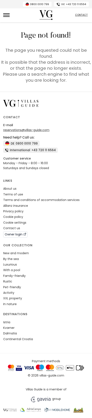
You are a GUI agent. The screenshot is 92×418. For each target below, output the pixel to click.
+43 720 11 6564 (73, 4)
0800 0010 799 (39, 4)
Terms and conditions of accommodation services (41, 200)
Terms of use (13, 194)
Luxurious (10, 264)
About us (9, 188)
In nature (10, 304)
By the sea (11, 259)
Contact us (11, 228)
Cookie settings (14, 222)
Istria (6, 322)
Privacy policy (13, 211)
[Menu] (6, 15)
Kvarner (9, 328)
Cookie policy (13, 217)
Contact (81, 15)
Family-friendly (14, 276)
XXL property (12, 298)
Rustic (7, 281)
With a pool (11, 270)
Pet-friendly (12, 287)
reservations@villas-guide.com (26, 130)
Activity (8, 293)
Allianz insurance (15, 206)
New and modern (16, 253)
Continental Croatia (18, 339)
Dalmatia (10, 333)
